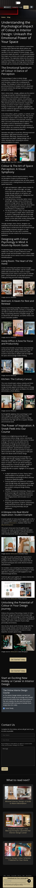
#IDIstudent (12, 523)
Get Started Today (18, 659)
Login (20, 7)
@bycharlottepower (7, 525)
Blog (8, 17)
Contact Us (15, 7)
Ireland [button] (7, 7)
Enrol (26, 7)
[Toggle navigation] (31, 7)
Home (3, 17)
